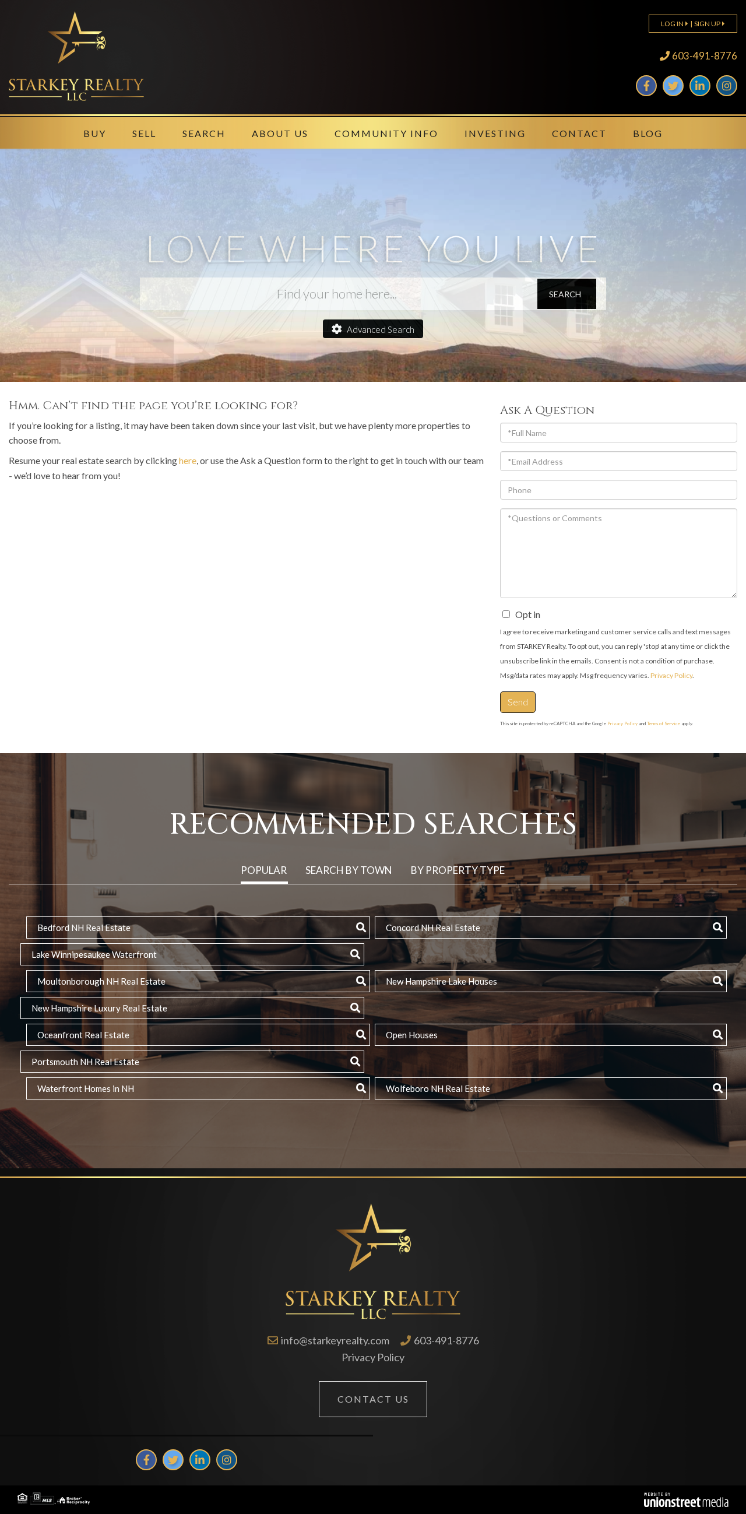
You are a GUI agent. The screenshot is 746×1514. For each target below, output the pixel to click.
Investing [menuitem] (495, 133)
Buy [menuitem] (94, 133)
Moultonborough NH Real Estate (101, 981)
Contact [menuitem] (579, 133)
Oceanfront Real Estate (83, 1035)
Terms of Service (663, 723)
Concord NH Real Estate (433, 927)
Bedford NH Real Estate (84, 927)
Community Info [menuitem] (386, 133)
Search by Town (348, 870)
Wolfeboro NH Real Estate (438, 1088)
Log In (672, 23)
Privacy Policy (671, 675)
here (187, 460)
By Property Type (458, 870)
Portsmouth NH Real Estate (85, 1061)
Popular (264, 870)
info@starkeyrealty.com (335, 1340)
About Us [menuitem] (280, 133)
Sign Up (707, 23)
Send (518, 701)
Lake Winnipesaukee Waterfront (94, 954)
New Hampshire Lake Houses (441, 981)
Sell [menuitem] (144, 133)
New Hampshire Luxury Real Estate (99, 1008)
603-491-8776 (704, 56)
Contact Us (373, 1398)
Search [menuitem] (204, 133)
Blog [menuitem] (648, 133)
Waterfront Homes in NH (85, 1088)
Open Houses (412, 1035)
